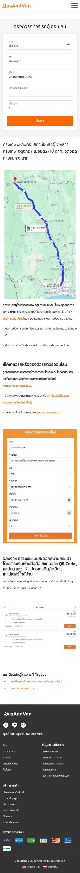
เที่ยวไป (12, 72)
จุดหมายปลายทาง (50, 752)
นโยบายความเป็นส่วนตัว (14, 792)
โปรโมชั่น (7, 770)
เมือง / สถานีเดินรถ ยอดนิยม (55, 776)
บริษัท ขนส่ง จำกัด (13, 319)
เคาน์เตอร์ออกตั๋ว (11, 810)
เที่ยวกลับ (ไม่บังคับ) (18, 88)
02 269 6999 (34, 734)
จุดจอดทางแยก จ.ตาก (23, 688)
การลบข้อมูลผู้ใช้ (10, 798)
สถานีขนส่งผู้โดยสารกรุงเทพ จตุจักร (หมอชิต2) (36, 681)
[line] (14, 725)
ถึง (10, 57)
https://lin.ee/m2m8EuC (18, 386)
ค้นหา (40, 121)
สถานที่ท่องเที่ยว (10, 764)
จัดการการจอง (10, 804)
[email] (23, 725)
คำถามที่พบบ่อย (10, 822)
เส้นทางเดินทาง (49, 770)
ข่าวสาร (6, 758)
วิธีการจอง (8, 816)
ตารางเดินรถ (9, 752)
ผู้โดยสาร (13, 104)
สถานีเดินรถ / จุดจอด (52, 758)
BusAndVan (58, 861)
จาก (11, 41)
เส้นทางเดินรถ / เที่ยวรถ (53, 764)
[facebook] (6, 725)
